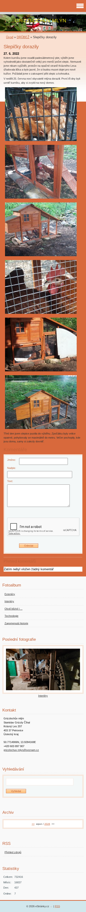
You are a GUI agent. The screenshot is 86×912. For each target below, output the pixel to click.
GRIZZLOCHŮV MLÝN (40, 20)
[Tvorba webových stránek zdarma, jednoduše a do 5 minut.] (51, 907)
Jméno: (11, 459)
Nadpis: (11, 468)
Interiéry (43, 695)
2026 (47, 824)
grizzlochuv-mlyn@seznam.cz (21, 750)
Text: (10, 481)
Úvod (9, 37)
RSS (57, 906)
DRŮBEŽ (23, 37)
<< (33, 824)
